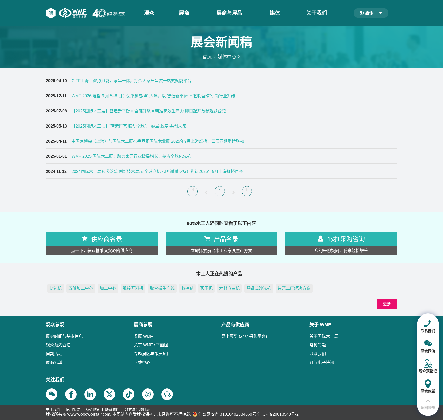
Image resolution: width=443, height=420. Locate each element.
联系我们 (112, 409)
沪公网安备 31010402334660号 (227, 414)
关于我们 (316, 13)
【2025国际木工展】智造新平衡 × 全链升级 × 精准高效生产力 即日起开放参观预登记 (149, 111)
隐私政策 (92, 409)
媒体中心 (227, 56)
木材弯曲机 (229, 288)
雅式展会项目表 (137, 409)
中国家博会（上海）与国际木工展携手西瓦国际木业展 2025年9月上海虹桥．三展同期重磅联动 (158, 141)
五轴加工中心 (80, 288)
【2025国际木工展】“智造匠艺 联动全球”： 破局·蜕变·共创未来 (129, 126)
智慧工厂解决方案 (294, 288)
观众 (149, 13)
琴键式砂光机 (258, 288)
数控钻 (187, 288)
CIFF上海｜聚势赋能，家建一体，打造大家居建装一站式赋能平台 (132, 81)
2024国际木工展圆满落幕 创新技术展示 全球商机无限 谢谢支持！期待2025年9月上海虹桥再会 (157, 171)
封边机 (55, 288)
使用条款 (73, 409)
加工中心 (108, 288)
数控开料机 (133, 288)
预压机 (206, 288)
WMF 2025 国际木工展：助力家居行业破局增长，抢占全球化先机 (131, 156)
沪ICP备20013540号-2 (278, 414)
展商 (184, 13)
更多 (387, 304)
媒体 (275, 13)
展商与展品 (229, 13)
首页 (207, 56)
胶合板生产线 (162, 288)
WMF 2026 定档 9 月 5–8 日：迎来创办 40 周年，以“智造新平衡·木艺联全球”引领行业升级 (153, 96)
